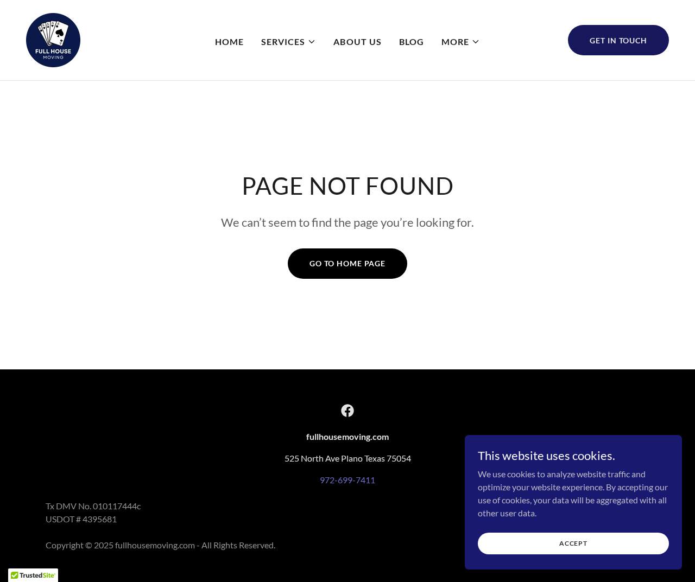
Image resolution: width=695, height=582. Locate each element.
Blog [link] (411, 41)
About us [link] (357, 41)
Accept (573, 543)
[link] (53, 39)
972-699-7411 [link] (347, 480)
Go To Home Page (347, 263)
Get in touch (618, 40)
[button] (288, 41)
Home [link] (229, 41)
